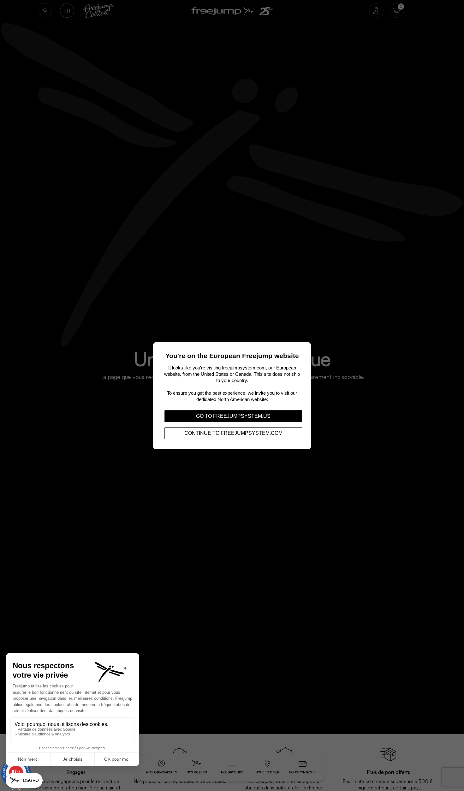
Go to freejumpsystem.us (233, 415)
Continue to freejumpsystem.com (233, 432)
